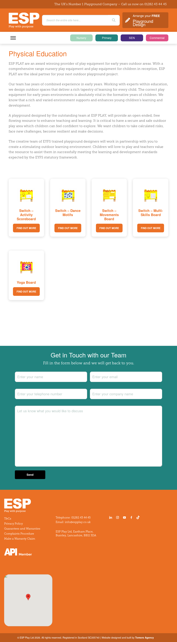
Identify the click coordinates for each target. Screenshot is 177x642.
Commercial (157, 38)
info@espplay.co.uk (78, 522)
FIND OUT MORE (26, 228)
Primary (106, 38)
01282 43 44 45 (155, 4)
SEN (132, 38)
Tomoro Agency (144, 637)
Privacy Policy (13, 523)
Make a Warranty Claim (19, 538)
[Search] (114, 20)
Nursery (81, 38)
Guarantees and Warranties (22, 528)
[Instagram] (117, 517)
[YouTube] (124, 517)
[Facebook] (131, 517)
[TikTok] (139, 517)
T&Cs (7, 518)
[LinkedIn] (110, 517)
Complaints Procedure (19, 533)
